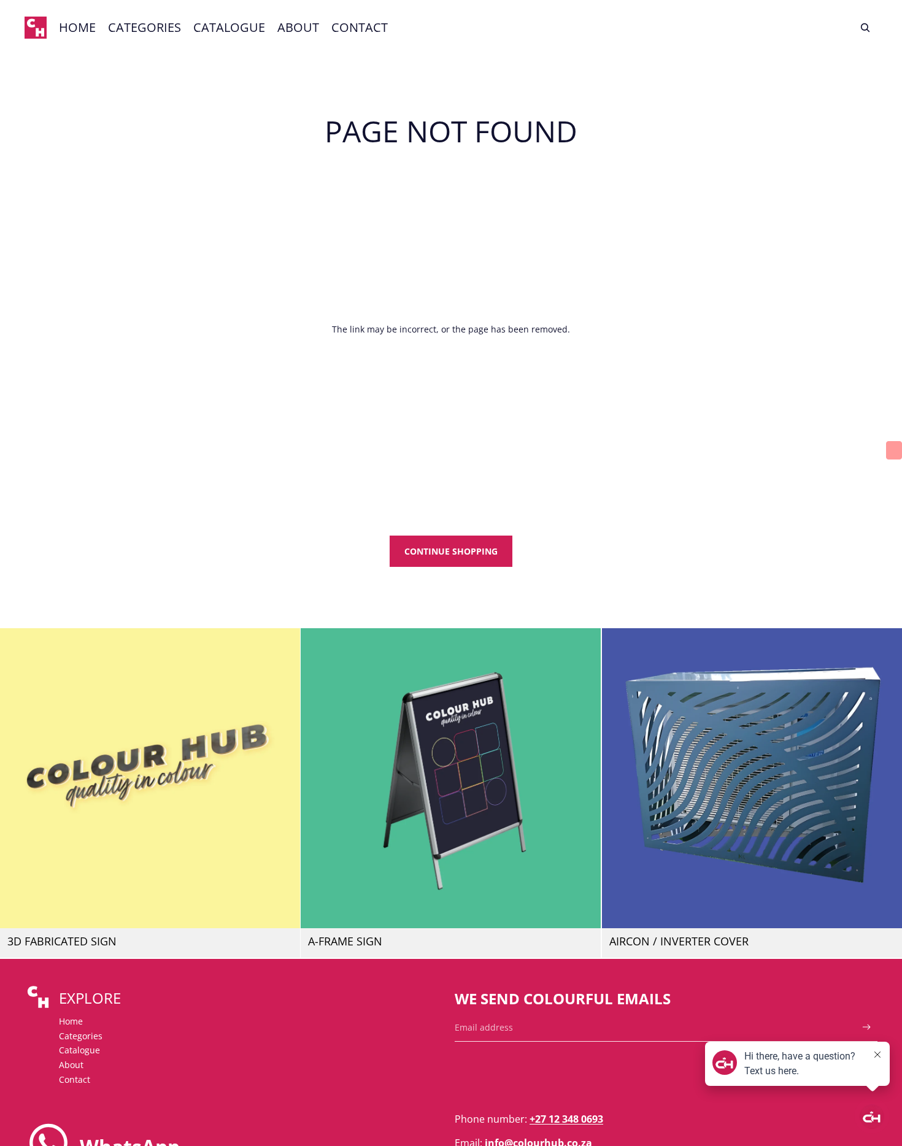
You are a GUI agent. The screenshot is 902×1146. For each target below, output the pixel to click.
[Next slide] (281, 778)
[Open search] (865, 27)
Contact (74, 1079)
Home (71, 1021)
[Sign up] (866, 1027)
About (71, 1065)
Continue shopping (451, 551)
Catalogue (79, 1050)
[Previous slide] (18, 778)
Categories (80, 1036)
